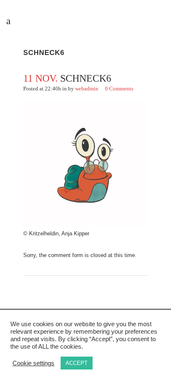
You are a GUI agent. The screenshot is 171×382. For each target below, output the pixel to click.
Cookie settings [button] (33, 363)
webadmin (86, 88)
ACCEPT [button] (77, 363)
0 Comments (119, 88)
